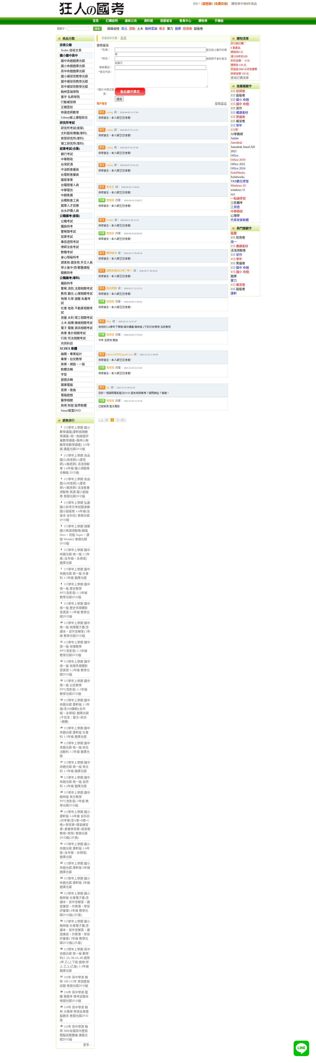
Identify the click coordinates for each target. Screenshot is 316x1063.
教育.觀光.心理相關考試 (77, 293)
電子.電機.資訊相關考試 (77, 328)
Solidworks (237, 177)
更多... (87, 1044)
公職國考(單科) (70, 278)
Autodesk (236, 142)
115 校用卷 (238, 91)
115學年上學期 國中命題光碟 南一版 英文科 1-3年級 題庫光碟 (75, 767)
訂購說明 (112, 20)
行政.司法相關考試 (73, 338)
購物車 (202, 20)
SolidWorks (238, 172)
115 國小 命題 (240, 99)
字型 (64, 374)
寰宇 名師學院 (70, 97)
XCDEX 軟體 (68, 348)
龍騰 (234, 233)
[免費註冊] (221, 3)
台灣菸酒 (67, 164)
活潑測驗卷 (238, 250)
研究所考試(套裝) (72, 128)
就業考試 (67, 236)
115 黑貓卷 (238, 117)
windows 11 (238, 190)
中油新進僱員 (70, 169)
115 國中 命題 (240, 104)
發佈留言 (221, 103)
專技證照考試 (70, 241)
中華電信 (67, 190)
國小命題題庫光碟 (73, 66)
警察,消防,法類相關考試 (77, 288)
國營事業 (67, 179)
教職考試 (67, 252)
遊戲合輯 (67, 379)
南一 (234, 241)
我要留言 (166, 20)
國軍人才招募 (70, 205)
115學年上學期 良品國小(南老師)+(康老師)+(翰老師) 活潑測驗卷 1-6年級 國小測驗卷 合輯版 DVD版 (75, 464)
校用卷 (187, 28)
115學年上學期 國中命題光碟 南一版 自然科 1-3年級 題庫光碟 (75, 782)
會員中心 (185, 20)
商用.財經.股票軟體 (74, 405)
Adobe (235, 138)
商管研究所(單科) (72, 138)
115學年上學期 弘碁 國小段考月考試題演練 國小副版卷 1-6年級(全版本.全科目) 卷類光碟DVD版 (75, 511)
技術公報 (66, 45)
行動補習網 (68, 102)
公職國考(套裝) (70, 215)
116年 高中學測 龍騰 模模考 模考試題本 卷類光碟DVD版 (74, 996)
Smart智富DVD (71, 410)
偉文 (162, 28)
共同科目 (67, 343)
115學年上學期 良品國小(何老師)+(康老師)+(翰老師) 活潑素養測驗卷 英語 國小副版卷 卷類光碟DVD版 (75, 488)
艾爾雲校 (67, 107)
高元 (124, 28)
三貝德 (235, 207)
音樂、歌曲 (68, 390)
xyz (233, 194)
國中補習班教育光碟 (74, 81)
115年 (234, 129)
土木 (140, 28)
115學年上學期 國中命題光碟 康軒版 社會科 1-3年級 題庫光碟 (75, 732)
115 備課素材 (239, 112)
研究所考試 (67, 122)
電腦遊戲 (67, 395)
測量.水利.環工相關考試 (77, 317)
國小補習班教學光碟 (74, 76)
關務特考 (67, 272)
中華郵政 (67, 159)
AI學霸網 (237, 134)
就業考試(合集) (70, 148)
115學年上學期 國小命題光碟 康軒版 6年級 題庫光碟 (75, 868)
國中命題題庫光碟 (73, 60)
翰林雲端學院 (70, 91)
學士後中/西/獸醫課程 (75, 267)
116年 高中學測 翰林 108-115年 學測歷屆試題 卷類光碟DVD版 (75, 981)
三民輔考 (237, 202)
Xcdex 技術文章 (71, 50)
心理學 (235, 215)
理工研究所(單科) (72, 143)
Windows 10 (238, 185)
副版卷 (198, 28)
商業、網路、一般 (73, 364)
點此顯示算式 (130, 91)
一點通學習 (238, 198)
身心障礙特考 (70, 257)
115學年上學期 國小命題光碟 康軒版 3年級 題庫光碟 (75, 883)
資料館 (148, 20)
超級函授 (113, 28)
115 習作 (236, 108)
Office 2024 (238, 168)
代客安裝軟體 (240, 220)
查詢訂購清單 (240, 77)
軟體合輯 (67, 369)
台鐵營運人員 (70, 185)
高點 (132, 28)
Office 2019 (238, 159)
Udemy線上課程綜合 (74, 117)
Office (234, 155)
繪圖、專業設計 (71, 354)
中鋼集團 (67, 195)
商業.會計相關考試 (73, 333)
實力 (170, 28)
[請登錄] (207, 3)
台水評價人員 (70, 210)
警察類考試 (68, 231)
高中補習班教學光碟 (74, 86)
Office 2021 (238, 164)
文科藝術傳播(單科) (74, 133)
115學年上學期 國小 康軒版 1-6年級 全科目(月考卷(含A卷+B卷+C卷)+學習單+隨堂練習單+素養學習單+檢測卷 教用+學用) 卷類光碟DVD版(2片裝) (75, 824)
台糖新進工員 (70, 200)
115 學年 (236, 125)
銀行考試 (67, 154)
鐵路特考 (67, 226)
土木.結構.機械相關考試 (77, 322)
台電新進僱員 (70, 174)
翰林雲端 (151, 28)
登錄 (122, 117)
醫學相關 (67, 400)
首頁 (96, 20)
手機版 (219, 20)
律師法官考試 (70, 247)
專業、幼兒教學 (71, 359)
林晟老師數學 (70, 112)
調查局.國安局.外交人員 (77, 262)
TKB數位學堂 (240, 181)
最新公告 (131, 20)
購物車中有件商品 (244, 3)
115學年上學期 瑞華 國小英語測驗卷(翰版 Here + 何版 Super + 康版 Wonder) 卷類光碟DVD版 (75, 535)
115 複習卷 (238, 121)
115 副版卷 (238, 95)
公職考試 (67, 221)
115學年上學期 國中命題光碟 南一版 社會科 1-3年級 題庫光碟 (75, 573)
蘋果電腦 (67, 384)
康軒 (234, 293)
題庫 (178, 28)
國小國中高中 (69, 55)
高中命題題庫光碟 (73, 71)
